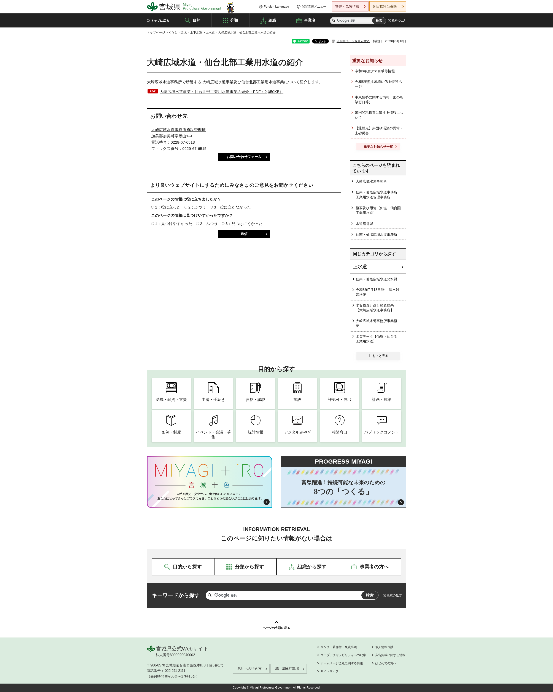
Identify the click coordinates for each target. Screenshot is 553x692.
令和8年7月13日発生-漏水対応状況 (377, 292)
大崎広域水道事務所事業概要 (376, 323)
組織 (272, 20)
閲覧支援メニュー (314, 6)
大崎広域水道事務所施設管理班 (178, 130)
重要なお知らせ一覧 (378, 146)
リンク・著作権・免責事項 (339, 647)
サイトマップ (330, 671)
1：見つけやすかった (173, 224)
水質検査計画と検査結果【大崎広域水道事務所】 (375, 307)
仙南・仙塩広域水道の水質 (376, 279)
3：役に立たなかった (232, 207)
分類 (234, 20)
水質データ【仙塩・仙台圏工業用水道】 (376, 339)
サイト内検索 (333, 20)
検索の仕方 (399, 20)
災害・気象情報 (347, 6)
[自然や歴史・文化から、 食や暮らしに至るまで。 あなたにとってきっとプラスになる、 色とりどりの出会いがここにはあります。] (209, 496)
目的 (196, 20)
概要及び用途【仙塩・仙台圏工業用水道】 (378, 210)
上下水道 (196, 32)
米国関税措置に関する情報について (379, 115)
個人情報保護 (384, 647)
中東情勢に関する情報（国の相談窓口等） (379, 99)
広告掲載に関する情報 (390, 655)
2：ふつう (197, 207)
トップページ (156, 32)
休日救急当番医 (385, 6)
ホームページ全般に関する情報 (342, 663)
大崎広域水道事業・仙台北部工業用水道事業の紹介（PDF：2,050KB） (221, 92)
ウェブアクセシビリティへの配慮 (343, 655)
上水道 (210, 32)
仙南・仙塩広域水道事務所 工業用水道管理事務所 (378, 194)
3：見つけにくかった (244, 224)
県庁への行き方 (249, 668)
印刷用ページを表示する (353, 41)
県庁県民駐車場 (287, 668)
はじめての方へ (385, 663)
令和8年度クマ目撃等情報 (375, 71)
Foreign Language (276, 6)
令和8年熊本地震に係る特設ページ (378, 84)
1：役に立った (168, 207)
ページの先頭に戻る (276, 627)
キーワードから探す (176, 595)
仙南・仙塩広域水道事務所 (376, 234)
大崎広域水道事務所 (371, 181)
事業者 (310, 20)
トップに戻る (160, 20)
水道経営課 (364, 224)
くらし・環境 (177, 32)
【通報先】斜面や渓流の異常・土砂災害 (379, 130)
